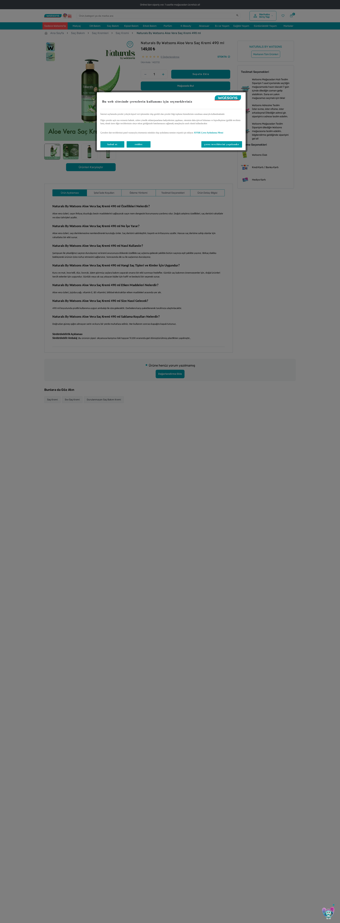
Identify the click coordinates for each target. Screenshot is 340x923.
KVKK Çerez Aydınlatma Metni (208, 132)
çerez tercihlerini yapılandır (221, 144)
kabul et (112, 144)
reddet (139, 144)
